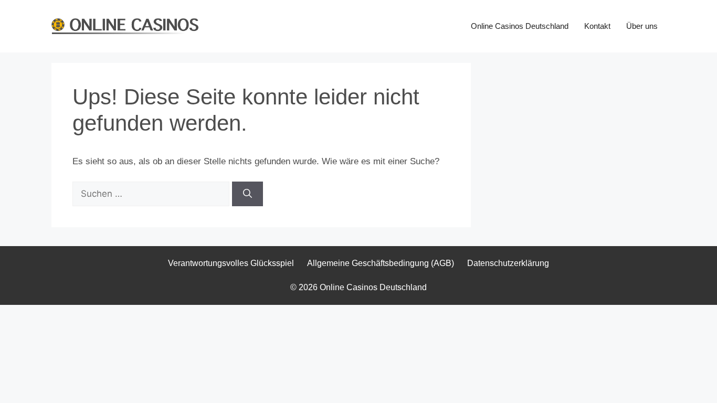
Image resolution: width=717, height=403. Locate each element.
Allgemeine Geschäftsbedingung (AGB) (380, 263)
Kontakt (597, 26)
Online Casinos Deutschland (519, 26)
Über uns (642, 26)
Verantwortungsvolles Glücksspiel (231, 263)
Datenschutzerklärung (508, 263)
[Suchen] (247, 194)
